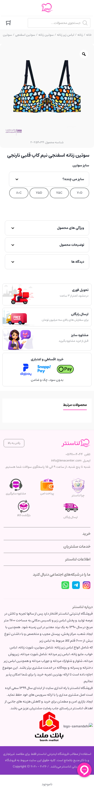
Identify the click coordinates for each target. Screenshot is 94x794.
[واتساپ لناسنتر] (65, 585)
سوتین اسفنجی (25, 35)
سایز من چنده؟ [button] (73, 179)
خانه (89, 35)
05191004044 (74, 454)
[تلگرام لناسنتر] (76, 585)
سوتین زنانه (46, 35)
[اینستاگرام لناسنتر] (86, 585)
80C (19, 193)
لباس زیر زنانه (65, 35)
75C (59, 193)
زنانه (80, 35)
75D (39, 193)
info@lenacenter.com (66, 460)
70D (79, 193)
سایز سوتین (81, 165)
